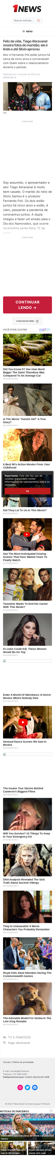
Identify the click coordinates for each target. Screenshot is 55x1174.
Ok (27, 491)
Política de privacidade (23, 1062)
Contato (7, 1062)
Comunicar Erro (25, 321)
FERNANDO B (9, 77)
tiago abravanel (19, 1043)
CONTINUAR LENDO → (28, 305)
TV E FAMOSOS (19, 1037)
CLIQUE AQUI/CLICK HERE (37, 1077)
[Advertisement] (27, 150)
